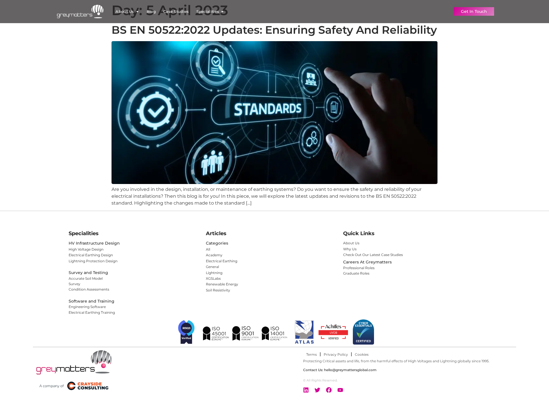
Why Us (350, 249)
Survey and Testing (88, 272)
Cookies (362, 354)
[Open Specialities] (222, 11)
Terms (311, 354)
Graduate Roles (356, 273)
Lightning (214, 273)
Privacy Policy (336, 354)
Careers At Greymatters (367, 262)
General (212, 267)
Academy (214, 255)
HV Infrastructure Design (94, 243)
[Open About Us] (137, 11)
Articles (216, 233)
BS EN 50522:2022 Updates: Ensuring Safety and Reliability (274, 30)
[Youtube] (340, 390)
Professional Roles (359, 268)
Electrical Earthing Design (91, 255)
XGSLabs (213, 278)
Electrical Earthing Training (92, 312)
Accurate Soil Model (86, 278)
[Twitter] (317, 390)
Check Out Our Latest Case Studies (373, 255)
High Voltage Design (86, 249)
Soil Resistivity (218, 290)
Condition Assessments (89, 289)
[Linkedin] (306, 390)
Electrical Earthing (221, 261)
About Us (351, 243)
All (208, 249)
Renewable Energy (222, 284)
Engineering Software (87, 307)
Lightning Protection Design (93, 261)
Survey (74, 284)
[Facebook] (329, 390)
